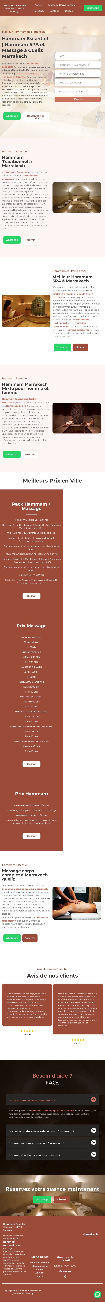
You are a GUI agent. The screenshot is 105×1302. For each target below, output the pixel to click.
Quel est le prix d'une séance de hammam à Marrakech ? (41, 1131)
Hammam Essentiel (15, 5)
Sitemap (30, 1293)
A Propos (39, 11)
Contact (54, 11)
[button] (52, 1099)
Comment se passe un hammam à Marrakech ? (36, 1143)
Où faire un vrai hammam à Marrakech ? (32, 1100)
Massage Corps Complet (62, 5)
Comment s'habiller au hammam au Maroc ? (34, 1155)
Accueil (39, 5)
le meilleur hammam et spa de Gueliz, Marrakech (72, 294)
